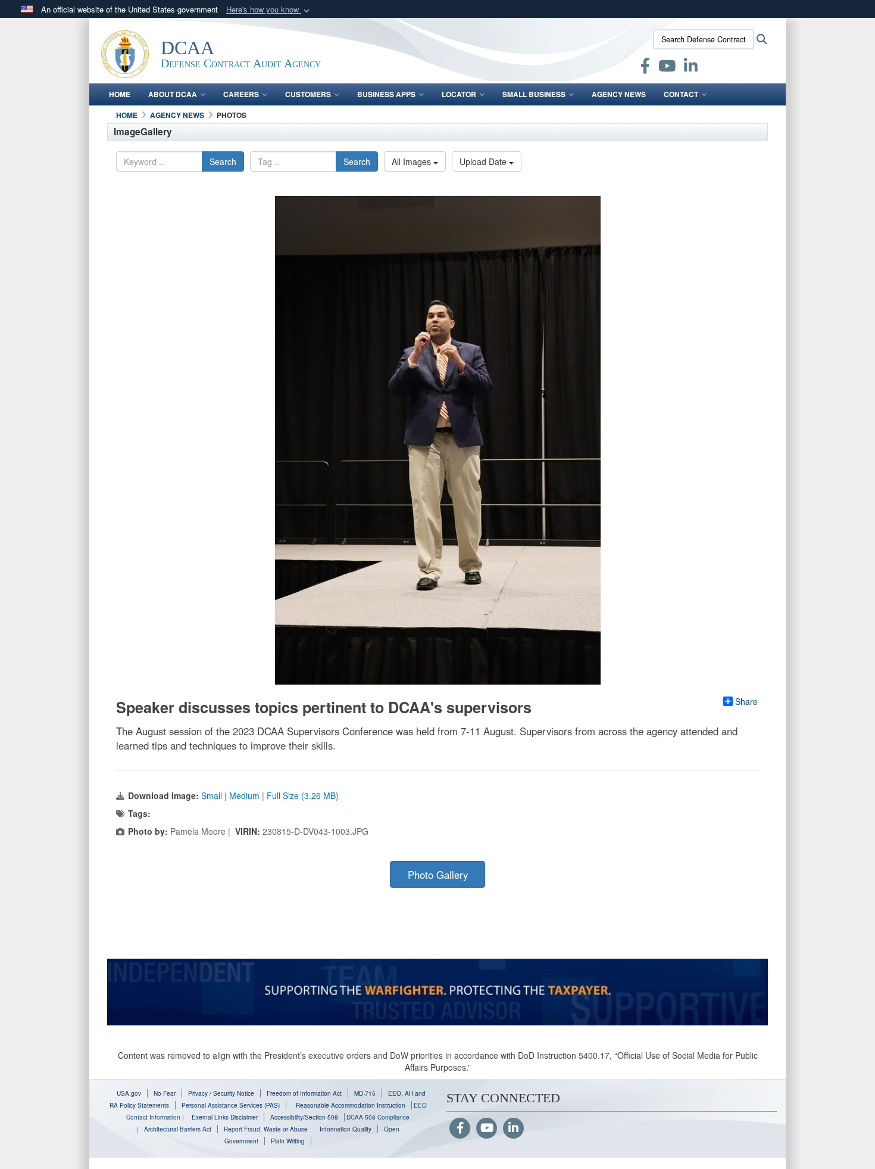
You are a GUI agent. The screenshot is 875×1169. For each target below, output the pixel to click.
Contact (681, 94)
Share (746, 701)
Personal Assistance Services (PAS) (231, 1105)
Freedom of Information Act (304, 1093)
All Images (412, 161)
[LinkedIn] (513, 1128)
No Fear (165, 1093)
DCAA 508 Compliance (378, 1117)
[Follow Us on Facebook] (459, 1128)
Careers (241, 94)
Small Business (533, 94)
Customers (308, 94)
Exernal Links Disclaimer (225, 1117)
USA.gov (129, 1093)
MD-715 (365, 1093)
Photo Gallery (438, 875)
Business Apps (386, 94)
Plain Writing (288, 1141)
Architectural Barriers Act (177, 1129)
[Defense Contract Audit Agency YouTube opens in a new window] (667, 68)
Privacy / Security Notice (221, 1093)
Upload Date (484, 161)
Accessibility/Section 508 (304, 1117)
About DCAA (172, 94)
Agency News (619, 94)
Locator (459, 94)
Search (223, 161)
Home (119, 94)
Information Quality (345, 1129)
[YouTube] (486, 1128)
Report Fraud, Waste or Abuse (266, 1129)
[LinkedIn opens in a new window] (691, 68)
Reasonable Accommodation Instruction (349, 1105)
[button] (269, 10)
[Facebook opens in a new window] (645, 68)
